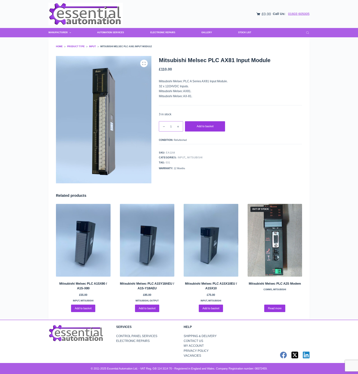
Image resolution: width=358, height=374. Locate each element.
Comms (267, 289)
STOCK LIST (244, 32)
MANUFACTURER (58, 32)
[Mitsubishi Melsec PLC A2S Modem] (275, 240)
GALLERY (206, 32)
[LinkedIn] (306, 355)
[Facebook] (283, 355)
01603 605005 (299, 14)
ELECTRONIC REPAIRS (162, 32)
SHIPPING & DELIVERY (200, 336)
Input (182, 157)
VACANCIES (192, 355)
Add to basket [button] (83, 308)
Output (154, 300)
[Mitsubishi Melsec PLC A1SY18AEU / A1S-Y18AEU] (147, 240)
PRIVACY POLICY (196, 350)
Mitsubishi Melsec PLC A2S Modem (275, 283)
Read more (275, 308)
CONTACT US (193, 340)
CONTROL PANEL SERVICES (136, 336)
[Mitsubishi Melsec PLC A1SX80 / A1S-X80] (83, 240)
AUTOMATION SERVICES (110, 32)
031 (168, 162)
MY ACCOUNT (194, 345)
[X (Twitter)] (294, 355)
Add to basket (205, 126)
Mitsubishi (195, 157)
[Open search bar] (308, 32)
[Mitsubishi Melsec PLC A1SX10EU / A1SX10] (211, 240)
